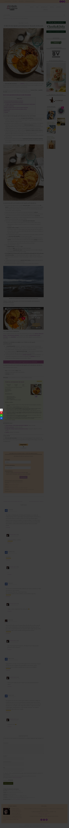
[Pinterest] (1, 412)
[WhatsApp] (1, 415)
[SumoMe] (1, 418)
